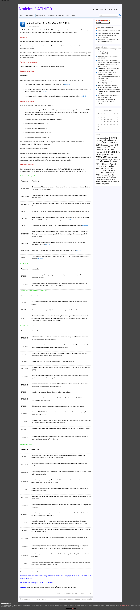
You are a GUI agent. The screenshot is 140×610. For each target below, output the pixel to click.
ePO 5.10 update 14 (71, 593)
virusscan (100, 175)
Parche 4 (99, 166)
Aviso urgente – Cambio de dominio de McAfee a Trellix (74, 599)
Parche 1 (99, 164)
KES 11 (108, 154)
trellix (84, 593)
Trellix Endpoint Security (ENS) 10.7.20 (109, 31)
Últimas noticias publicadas (105, 28)
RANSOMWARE (108, 171)
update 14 (89, 593)
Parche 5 (104, 166)
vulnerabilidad (110, 179)
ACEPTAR (71, 608)
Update (115, 173)
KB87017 (67, 84)
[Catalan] (97, 20)
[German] (102, 20)
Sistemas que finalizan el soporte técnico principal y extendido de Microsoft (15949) (107, 52)
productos (99, 171)
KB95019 (83, 96)
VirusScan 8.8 (109, 175)
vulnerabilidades (103, 181)
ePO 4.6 (113, 147)
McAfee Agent (111, 157)
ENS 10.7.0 (102, 147)
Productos (39, 15)
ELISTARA (100, 145)
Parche (114, 162)
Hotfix (118, 152)
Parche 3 (113, 164)
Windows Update (102, 184)
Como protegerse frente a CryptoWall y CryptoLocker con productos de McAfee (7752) (109, 91)
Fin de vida (109, 152)
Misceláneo (29, 15)
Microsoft (106, 161)
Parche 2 (106, 164)
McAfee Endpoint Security (104, 159)
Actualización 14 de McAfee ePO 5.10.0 (47, 23)
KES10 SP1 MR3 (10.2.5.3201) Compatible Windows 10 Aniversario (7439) (108, 102)
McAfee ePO (79, 593)
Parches (111, 166)
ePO (108, 147)
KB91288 (44, 91)
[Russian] (108, 20)
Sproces (98, 173)
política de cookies (125, 605)
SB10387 (69, 220)
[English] (98, 20)
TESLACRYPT (105, 173)
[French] (100, 20)
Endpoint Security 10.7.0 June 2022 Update (34, 599)
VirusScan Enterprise (102, 177)
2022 (30, 26)
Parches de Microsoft (105, 168)
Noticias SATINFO (35, 9)
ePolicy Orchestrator (106, 149)
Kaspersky (101, 154)
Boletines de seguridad (106, 139)
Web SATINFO (71, 15)
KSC (112, 154)
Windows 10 (115, 182)
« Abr (97, 129)
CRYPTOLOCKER (110, 143)
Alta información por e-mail (55, 15)
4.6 (97, 138)
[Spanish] (109, 20)
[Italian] (104, 20)
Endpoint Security (109, 145)
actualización (102, 138)
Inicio (21, 15)
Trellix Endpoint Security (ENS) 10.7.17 (109, 33)
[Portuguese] (106, 20)
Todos (37, 26)
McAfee (34, 26)
